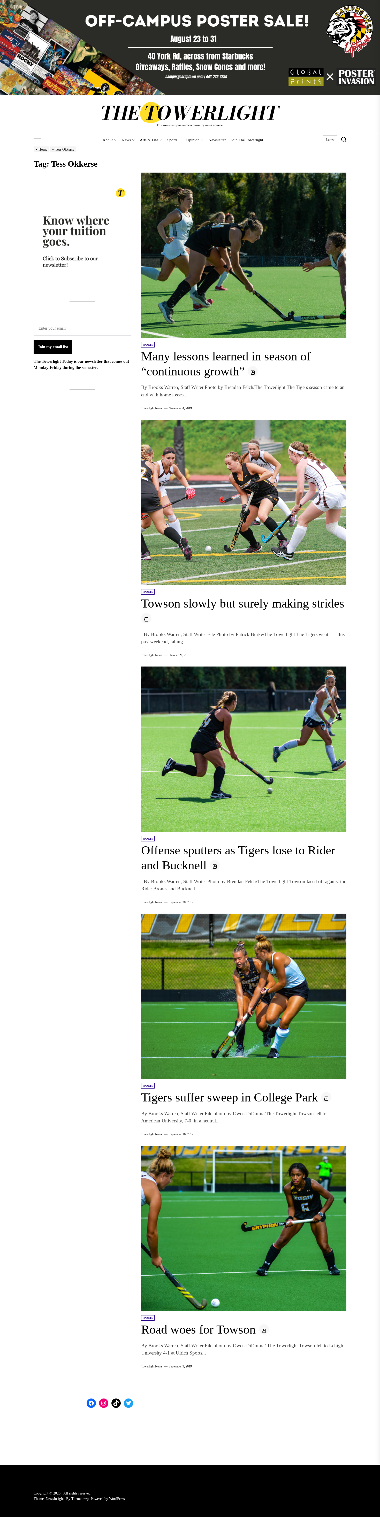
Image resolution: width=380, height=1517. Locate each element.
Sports (172, 140)
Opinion (193, 140)
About (108, 140)
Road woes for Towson (198, 1329)
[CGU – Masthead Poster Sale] (190, 3)
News (126, 140)
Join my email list (53, 347)
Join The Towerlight (247, 140)
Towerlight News (151, 408)
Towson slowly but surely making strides (242, 603)
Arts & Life (149, 140)
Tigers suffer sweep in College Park (229, 1097)
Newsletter (217, 140)
